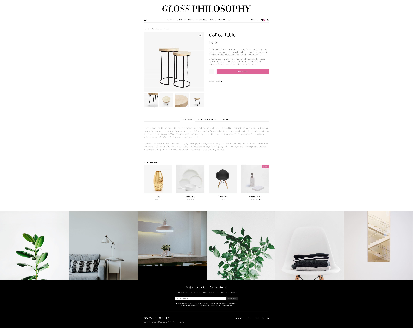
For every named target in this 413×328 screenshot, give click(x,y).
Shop (212, 20)
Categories (201, 20)
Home (146, 29)
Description (187, 119)
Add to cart (243, 71)
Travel (248, 318)
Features (180, 20)
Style (257, 318)
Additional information (207, 119)
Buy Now (221, 20)
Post (190, 20)
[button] (268, 20)
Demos (169, 20)
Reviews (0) (226, 119)
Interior (153, 29)
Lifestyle (238, 318)
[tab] (187, 119)
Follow (254, 20)
